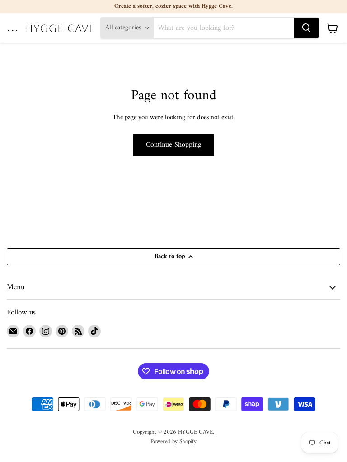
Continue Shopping (173, 145)
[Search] (306, 28)
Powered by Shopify (173, 441)
